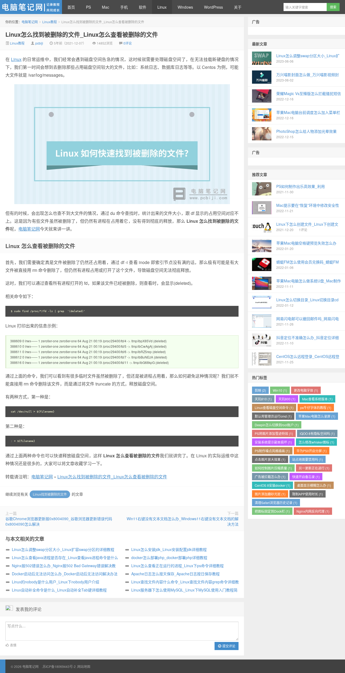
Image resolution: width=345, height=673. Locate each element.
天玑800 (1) (286, 399)
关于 (238, 7)
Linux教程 (49, 21)
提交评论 (228, 646)
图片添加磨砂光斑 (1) (270, 494)
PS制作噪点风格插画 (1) (272, 450)
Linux (162, 7)
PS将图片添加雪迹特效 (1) (274, 433)
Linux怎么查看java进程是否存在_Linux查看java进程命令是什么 (65, 557)
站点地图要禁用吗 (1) (307, 459)
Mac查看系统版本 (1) (317, 399)
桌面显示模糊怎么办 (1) (314, 485)
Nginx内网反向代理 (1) (312, 511)
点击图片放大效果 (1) (270, 459)
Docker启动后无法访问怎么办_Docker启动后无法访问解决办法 (65, 573)
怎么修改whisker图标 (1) (316, 442)
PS (88, 7)
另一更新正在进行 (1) (314, 468)
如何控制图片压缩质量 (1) (273, 468)
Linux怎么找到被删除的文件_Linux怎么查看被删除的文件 (81, 34)
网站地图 (83, 666)
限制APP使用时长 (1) (307, 494)
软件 (142, 7)
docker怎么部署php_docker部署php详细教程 (169, 557)
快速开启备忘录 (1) (306, 476)
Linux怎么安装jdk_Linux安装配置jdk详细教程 (169, 549)
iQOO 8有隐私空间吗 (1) (317, 433)
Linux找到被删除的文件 (50, 494)
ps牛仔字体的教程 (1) (315, 407)
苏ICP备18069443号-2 (59, 666)
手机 (124, 7)
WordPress (213, 7)
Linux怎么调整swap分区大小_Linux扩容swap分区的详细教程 (63, 549)
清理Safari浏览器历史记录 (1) (276, 502)
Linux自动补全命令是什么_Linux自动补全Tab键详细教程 (59, 590)
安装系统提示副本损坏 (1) (273, 442)
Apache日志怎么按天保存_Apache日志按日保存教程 (175, 573)
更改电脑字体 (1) (306, 390)
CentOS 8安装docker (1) (272, 485)
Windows (185, 7)
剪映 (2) (260, 390)
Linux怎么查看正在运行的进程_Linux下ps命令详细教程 (177, 565)
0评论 (127, 43)
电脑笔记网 (31, 7)
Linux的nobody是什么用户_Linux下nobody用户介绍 (55, 581)
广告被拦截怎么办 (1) (270, 476)
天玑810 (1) (263, 399)
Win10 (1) (280, 390)
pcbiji (39, 43)
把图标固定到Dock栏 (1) (272, 511)
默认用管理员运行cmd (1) (273, 416)
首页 (71, 7)
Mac (105, 7)
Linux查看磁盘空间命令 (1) (274, 407)
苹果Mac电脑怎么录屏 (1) (316, 416)
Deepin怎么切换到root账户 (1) (277, 424)
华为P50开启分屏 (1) (311, 450)
